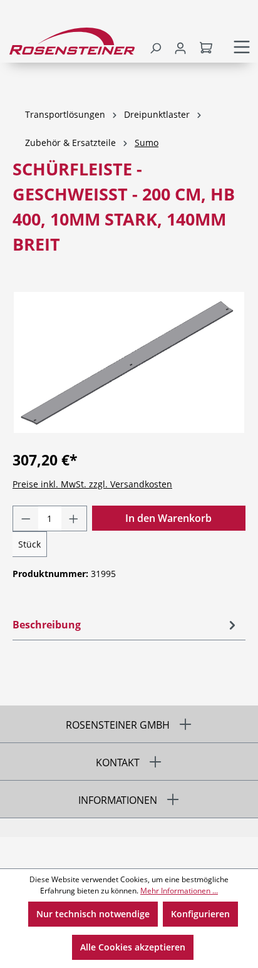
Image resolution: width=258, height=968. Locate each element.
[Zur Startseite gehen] (71, 41)
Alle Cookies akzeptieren (132, 947)
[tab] (126, 625)
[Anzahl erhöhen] (74, 518)
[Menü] (242, 47)
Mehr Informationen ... (179, 890)
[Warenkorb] (207, 47)
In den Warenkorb (168, 518)
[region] (129, 362)
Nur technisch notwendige (93, 914)
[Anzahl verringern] (26, 518)
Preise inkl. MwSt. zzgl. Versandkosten (92, 484)
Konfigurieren (200, 914)
